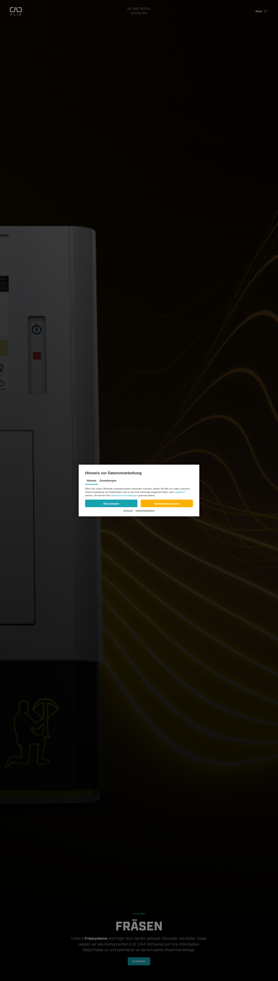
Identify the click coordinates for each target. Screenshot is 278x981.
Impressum (128, 510)
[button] (111, 503)
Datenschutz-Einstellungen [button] (124, 495)
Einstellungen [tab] (108, 480)
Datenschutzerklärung (145, 510)
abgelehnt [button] (180, 492)
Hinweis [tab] (91, 480)
